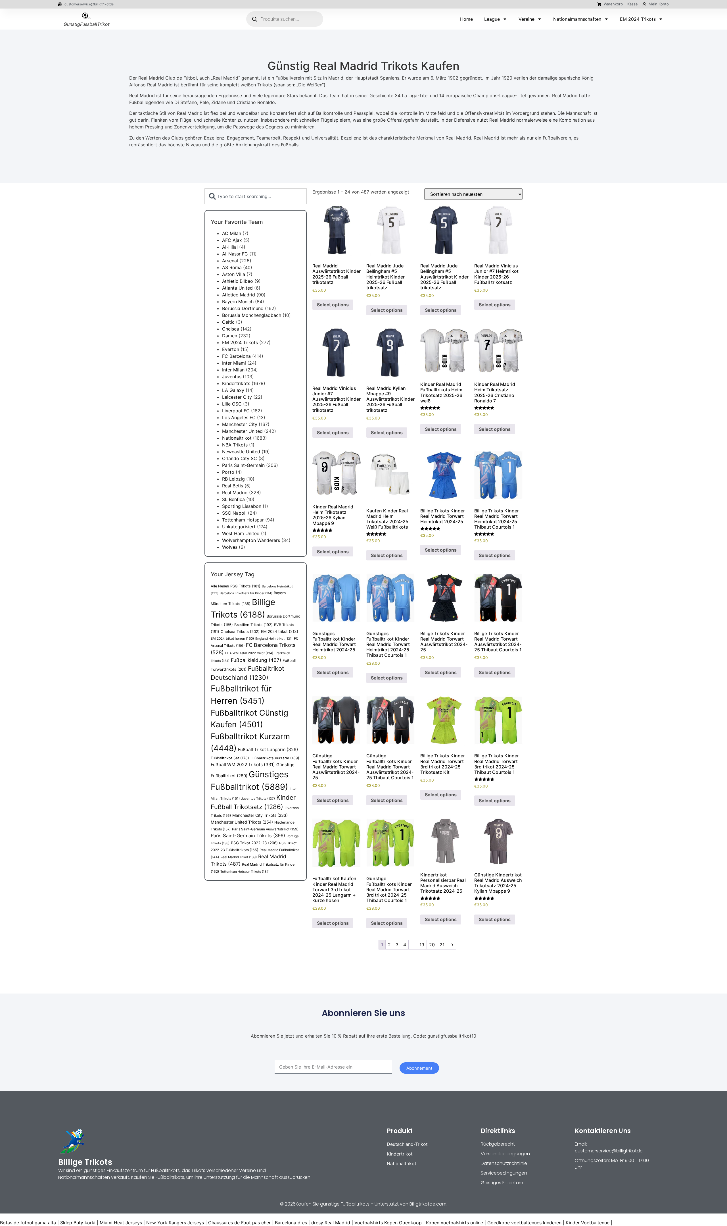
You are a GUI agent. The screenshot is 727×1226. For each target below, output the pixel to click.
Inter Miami (234, 363)
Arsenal (230, 260)
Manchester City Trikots (260, 815)
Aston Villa (233, 274)
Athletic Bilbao (237, 281)
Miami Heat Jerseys (121, 1222)
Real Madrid (235, 492)
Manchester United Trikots (242, 822)
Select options (333, 304)
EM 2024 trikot (279, 631)
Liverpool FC (236, 410)
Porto (228, 472)
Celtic (228, 322)
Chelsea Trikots (240, 631)
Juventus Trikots (258, 799)
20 (432, 944)
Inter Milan (233, 370)
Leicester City (237, 397)
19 (421, 944)
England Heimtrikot (274, 639)
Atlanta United (237, 288)
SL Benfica (233, 499)
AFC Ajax (232, 240)
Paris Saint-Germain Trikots (248, 835)
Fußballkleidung (256, 660)
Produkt (400, 1131)
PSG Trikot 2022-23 (254, 843)
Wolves (229, 547)
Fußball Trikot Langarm (268, 749)
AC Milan (231, 233)
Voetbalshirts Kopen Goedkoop (388, 1222)
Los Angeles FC (239, 417)
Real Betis (232, 486)
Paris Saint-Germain (243, 465)
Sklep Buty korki (77, 1222)
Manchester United (242, 431)
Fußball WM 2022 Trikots (243, 764)
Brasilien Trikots (253, 624)
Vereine (526, 19)
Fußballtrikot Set (230, 758)
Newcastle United (241, 451)
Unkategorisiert (239, 526)
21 (442, 944)
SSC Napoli (234, 513)
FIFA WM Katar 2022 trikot (249, 653)
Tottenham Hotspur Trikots (245, 872)
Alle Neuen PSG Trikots (235, 586)
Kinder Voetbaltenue (587, 1222)
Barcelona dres (291, 1222)
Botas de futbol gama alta (28, 1222)
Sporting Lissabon (241, 506)
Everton (230, 349)
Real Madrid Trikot (238, 857)
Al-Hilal (230, 247)
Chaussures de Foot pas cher (239, 1222)
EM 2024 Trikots (638, 19)
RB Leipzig (233, 479)
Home (466, 19)
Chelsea (230, 329)
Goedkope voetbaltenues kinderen (524, 1222)
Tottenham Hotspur (243, 520)
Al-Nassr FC (235, 254)
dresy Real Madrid (330, 1222)
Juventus (231, 376)
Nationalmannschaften (577, 19)
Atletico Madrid (238, 295)
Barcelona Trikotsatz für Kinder (246, 593)
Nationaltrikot (237, 438)
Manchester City (239, 424)
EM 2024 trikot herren (232, 638)
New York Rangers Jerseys (175, 1222)
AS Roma (232, 267)
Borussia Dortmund (243, 308)
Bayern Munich (238, 301)
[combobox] (255, 196)
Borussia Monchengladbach (251, 315)
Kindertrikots (236, 383)
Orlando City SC (239, 458)
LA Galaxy (233, 390)
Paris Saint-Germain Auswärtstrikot (265, 829)
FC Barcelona (236, 356)
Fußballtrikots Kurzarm (274, 758)
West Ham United (241, 533)
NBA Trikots (235, 445)
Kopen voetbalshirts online (454, 1222)
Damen (229, 335)
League (492, 19)
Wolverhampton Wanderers (251, 540)
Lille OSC (232, 404)
